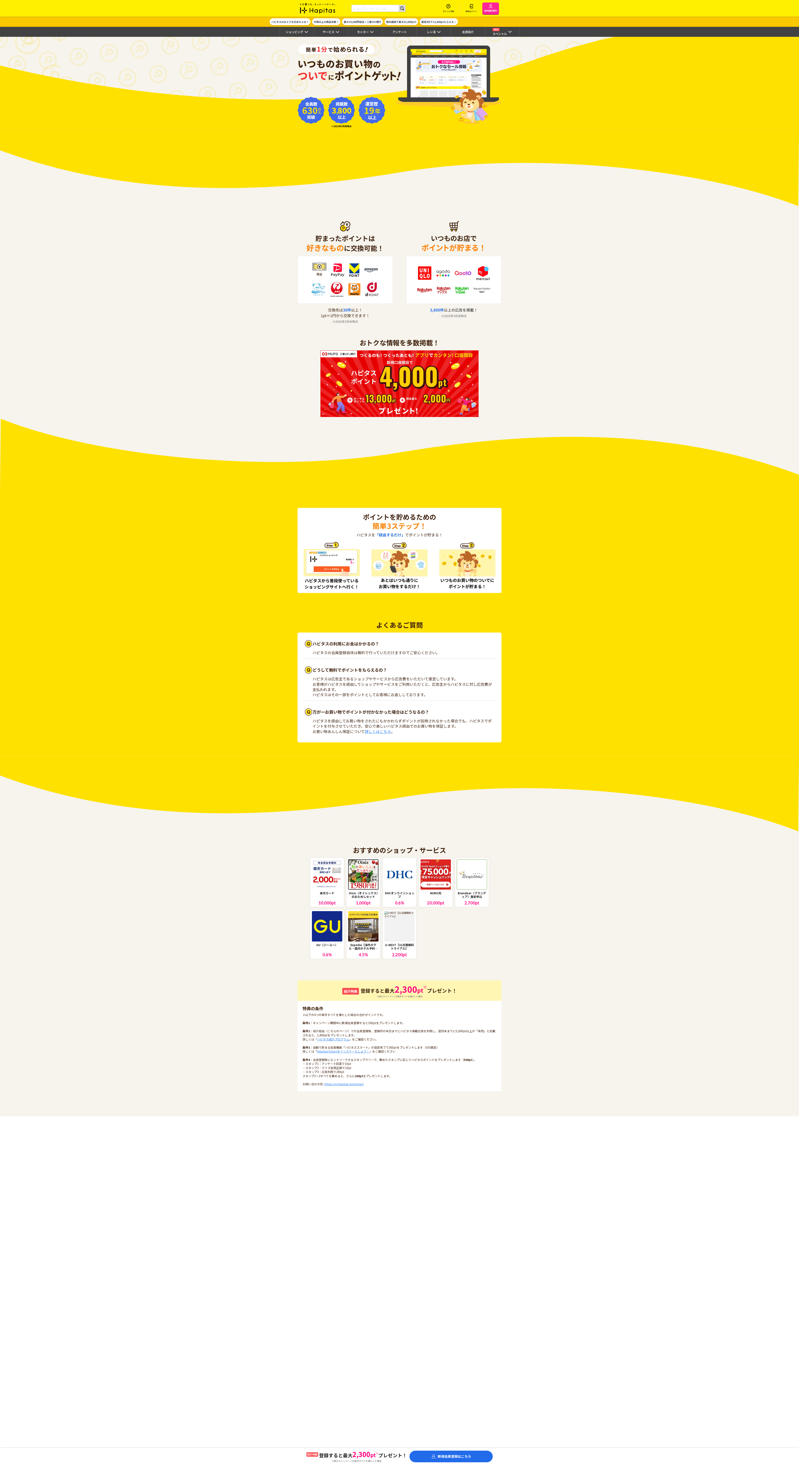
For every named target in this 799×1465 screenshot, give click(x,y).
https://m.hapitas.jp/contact (344, 1084)
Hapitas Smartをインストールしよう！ (343, 1051)
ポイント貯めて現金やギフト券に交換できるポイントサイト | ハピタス (318, 8)
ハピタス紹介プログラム (333, 1039)
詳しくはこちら (378, 731)
